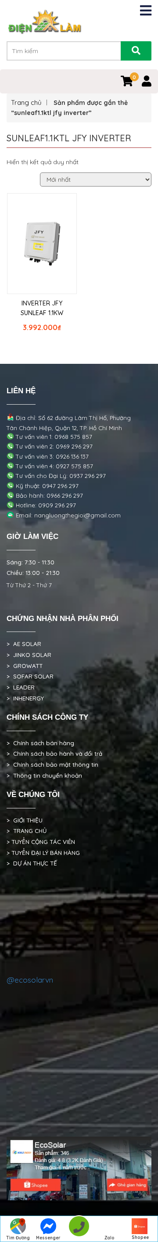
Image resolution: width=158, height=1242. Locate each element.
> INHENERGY (25, 698)
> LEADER (21, 687)
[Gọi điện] (79, 1229)
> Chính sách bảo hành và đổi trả (54, 753)
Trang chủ (26, 102)
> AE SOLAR (24, 643)
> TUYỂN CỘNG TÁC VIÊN (41, 841)
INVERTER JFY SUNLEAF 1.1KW (42, 308)
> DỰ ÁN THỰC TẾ (32, 863)
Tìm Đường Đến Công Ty (18, 1238)
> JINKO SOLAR (29, 654)
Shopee (140, 1237)
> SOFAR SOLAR (30, 676)
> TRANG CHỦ (27, 830)
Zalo (109, 1238)
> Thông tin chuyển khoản (44, 775)
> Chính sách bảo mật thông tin (52, 764)
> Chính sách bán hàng (40, 743)
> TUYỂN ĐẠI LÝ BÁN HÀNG (43, 852)
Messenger (48, 1238)
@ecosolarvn (30, 979)
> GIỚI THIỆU (25, 820)
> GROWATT (25, 665)
